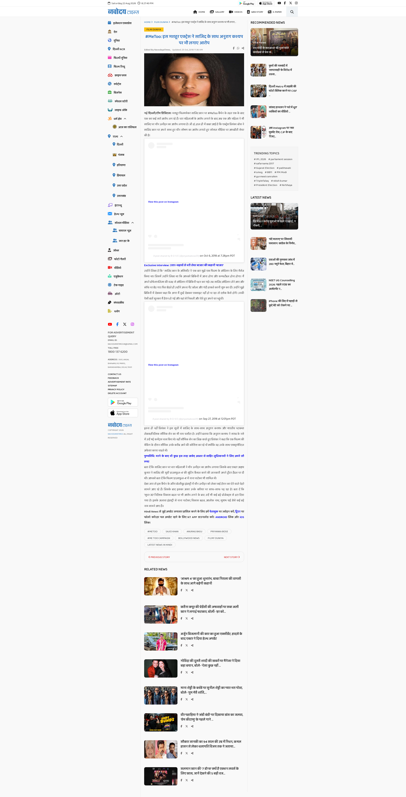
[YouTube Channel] (111, 324)
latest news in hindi (159, 545)
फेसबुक (214, 511)
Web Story (257, 12)
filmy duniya (215, 538)
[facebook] (285, 3)
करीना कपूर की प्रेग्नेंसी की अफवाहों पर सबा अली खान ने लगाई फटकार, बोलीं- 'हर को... (210, 609)
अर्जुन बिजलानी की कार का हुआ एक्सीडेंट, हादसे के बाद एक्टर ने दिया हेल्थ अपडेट (211, 636)
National (258, 216)
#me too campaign (158, 538)
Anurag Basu (194, 532)
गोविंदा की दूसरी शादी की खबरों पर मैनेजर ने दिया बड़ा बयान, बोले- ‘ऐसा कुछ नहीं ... (210, 663)
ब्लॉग (117, 311)
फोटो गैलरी (120, 259)
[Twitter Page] (125, 324)
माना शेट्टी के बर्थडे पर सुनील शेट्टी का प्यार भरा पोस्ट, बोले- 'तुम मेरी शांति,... (212, 690)
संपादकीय (119, 303)
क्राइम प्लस (120, 75)
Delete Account (117, 393)
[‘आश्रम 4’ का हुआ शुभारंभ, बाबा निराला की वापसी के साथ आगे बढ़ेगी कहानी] (160, 594)
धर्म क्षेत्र (117, 119)
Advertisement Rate (119, 382)
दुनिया (117, 41)
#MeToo (152, 532)
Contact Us (114, 374)
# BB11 (268, 172)
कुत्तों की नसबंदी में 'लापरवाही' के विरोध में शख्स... (280, 70)
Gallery (219, 12)
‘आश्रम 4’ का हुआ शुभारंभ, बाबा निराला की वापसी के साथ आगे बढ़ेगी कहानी (211, 581)
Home (201, 12)
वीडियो (117, 268)
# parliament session (280, 159)
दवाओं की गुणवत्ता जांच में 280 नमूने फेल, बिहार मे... (282, 262)
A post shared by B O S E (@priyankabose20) (176, 256)
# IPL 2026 (260, 159)
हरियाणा (121, 165)
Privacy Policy (116, 389)
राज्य (115, 136)
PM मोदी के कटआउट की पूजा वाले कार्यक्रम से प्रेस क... (271, 50)
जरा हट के (124, 241)
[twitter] (290, 3)
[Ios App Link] (266, 4)
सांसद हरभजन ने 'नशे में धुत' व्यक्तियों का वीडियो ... (283, 109)
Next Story (231, 557)
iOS (241, 517)
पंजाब (121, 155)
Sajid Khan (172, 532)
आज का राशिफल (127, 127)
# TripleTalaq (261, 181)
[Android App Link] (246, 4)
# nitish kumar (279, 181)
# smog (258, 172)
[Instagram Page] (133, 324)
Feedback (113, 378)
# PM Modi (281, 172)
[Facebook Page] (118, 324)
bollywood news (189, 538)
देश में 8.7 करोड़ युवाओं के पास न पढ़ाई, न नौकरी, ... (274, 224)
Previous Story (160, 557)
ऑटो (117, 294)
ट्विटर (237, 511)
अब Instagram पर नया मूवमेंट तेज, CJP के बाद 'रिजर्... (281, 132)
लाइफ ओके (121, 110)
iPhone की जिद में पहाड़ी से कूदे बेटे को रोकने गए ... (283, 303)
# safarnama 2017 (264, 163)
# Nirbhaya (286, 185)
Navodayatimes (115, 434)
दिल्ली (120, 144)
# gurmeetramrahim (265, 176)
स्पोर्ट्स (117, 84)
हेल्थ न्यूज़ (119, 214)
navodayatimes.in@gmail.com (123, 344)
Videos (238, 12)
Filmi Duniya (161, 22)
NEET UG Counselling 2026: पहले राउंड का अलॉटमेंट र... (282, 284)
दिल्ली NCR (119, 49)
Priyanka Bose (219, 532)
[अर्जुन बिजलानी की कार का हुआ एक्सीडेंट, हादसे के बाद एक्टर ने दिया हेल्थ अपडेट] (160, 649)
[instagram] (296, 3)
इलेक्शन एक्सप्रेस (122, 23)
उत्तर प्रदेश (122, 186)
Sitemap (112, 386)
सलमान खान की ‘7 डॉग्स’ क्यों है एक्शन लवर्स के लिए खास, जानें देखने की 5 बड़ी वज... (210, 771)
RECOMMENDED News (268, 23)
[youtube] (279, 3)
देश (115, 32)
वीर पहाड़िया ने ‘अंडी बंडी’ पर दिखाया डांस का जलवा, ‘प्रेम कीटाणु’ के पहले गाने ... (212, 717)
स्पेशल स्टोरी (121, 101)
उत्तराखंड (121, 196)
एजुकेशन (118, 276)
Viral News (259, 43)
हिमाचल (121, 175)
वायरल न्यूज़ (125, 231)
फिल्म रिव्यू (119, 67)
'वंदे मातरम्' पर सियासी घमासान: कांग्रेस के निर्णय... (282, 241)
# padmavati (284, 168)
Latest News (261, 197)
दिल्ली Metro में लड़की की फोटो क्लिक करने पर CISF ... (283, 90)
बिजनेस (118, 93)
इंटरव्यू (118, 205)
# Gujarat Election (264, 168)
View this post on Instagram (163, 201)
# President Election (265, 185)
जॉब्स (116, 250)
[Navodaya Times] (123, 11)
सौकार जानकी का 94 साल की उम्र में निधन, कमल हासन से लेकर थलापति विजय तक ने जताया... (211, 744)
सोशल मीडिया (122, 223)
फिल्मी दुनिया (120, 58)
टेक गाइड (119, 285)
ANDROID (220, 517)
